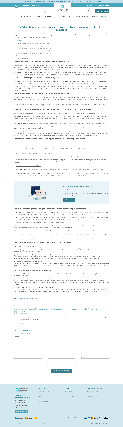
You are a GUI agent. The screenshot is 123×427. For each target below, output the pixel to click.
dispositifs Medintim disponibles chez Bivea (28, 166)
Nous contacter (104, 5)
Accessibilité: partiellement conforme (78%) (60, 423)
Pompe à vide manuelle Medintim (78, 186)
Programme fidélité (68, 396)
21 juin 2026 (22, 311)
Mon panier (42, 399)
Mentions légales (19, 423)
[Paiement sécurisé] (95, 418)
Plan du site (46, 423)
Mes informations (44, 391)
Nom (15, 357)
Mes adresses (43, 396)
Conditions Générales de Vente (31, 423)
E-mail (49, 357)
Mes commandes (44, 394)
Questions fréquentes (22, 58)
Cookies (41, 423)
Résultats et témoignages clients (25, 56)
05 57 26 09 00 (24, 5)
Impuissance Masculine (24, 298)
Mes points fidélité (44, 401)
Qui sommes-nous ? (92, 391)
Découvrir (69, 200)
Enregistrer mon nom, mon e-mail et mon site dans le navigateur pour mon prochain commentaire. (40, 365)
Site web (83, 357)
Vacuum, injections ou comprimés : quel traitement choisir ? (33, 51)
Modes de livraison (68, 391)
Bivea (88, 399)
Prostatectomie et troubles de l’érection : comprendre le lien (33, 43)
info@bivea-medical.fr (22, 397)
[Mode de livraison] (28, 418)
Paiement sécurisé (68, 394)
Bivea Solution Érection (93, 396)
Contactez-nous (91, 394)
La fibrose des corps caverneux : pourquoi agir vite (30, 46)
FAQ (64, 399)
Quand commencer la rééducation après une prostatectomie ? (34, 48)
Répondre (21, 323)
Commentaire (17, 336)
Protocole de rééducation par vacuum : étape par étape (32, 53)
